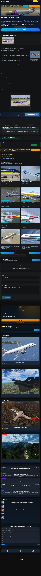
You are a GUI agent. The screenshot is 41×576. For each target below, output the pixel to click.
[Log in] (31, 1)
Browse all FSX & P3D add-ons (7, 252)
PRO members (34, 127)
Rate (9, 24)
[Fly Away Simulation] (5, 1)
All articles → (20, 521)
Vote (3, 544)
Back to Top (20, 567)
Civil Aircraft (18, 3)
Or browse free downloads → (20, 322)
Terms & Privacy (24, 562)
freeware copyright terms (21, 131)
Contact (15, 562)
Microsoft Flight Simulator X (10, 3)
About (19, 562)
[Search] (27, 1)
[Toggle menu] (39, 1)
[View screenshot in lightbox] (39, 14)
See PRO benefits (35, 149)
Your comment (4, 285)
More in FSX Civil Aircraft (35, 252)
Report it (34, 131)
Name (3, 275)
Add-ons (2, 3)
